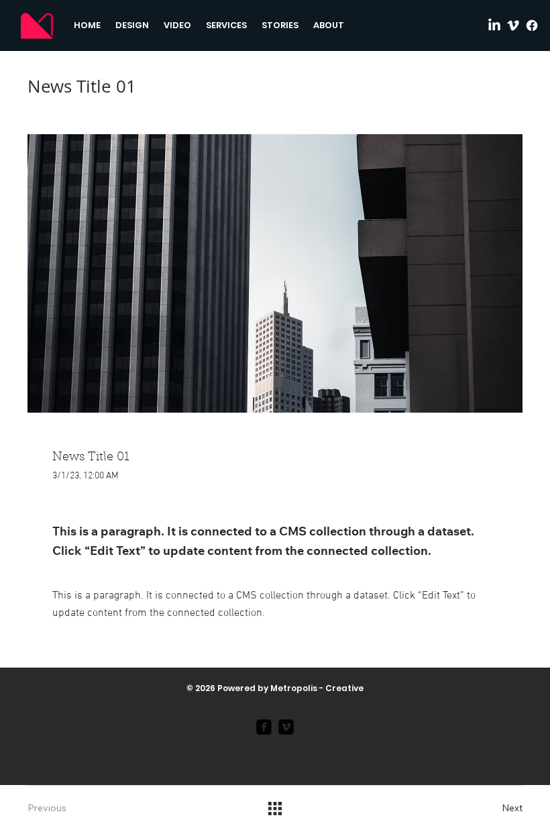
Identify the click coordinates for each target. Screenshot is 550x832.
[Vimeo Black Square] (286, 727)
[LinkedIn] (494, 25)
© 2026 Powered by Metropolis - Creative (275, 688)
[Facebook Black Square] (264, 727)
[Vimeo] (513, 25)
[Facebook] (532, 25)
